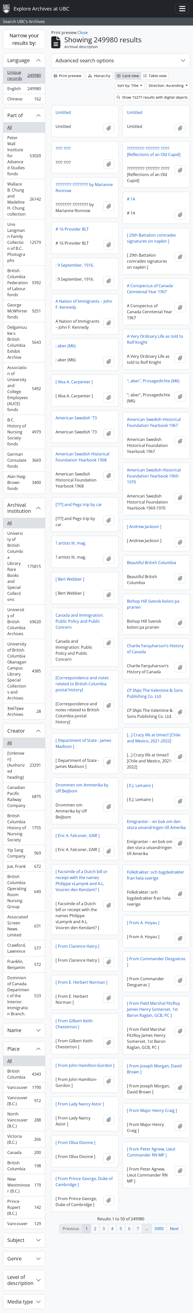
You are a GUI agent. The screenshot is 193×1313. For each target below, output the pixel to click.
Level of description (20, 1280)
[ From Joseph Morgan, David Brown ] (154, 1069)
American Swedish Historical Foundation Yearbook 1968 (82, 457)
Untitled (63, 112)
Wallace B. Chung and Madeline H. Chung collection (24, 199)
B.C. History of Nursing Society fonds (24, 432)
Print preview (69, 75)
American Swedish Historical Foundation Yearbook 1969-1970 (154, 476)
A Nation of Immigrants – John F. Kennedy (84, 304)
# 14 (131, 199)
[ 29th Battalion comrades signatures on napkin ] (151, 238)
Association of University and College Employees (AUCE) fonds (24, 388)
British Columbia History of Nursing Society (24, 828)
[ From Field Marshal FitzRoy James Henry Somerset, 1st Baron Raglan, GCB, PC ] (153, 1009)
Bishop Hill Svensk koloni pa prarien (153, 604)
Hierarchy (101, 75)
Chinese (24, 100)
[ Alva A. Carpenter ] (74, 382)
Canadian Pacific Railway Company (24, 796)
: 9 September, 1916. (75, 265)
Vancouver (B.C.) (24, 1100)
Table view (157, 75)
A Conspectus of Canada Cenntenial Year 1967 (150, 288)
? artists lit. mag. (71, 543)
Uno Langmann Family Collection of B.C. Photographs (24, 242)
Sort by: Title (128, 85)
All (9, 127)
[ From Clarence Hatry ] (77, 946)
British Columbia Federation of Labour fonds (24, 282)
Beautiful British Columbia (151, 562)
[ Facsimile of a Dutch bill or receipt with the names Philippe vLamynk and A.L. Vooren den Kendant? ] (82, 880)
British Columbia (24, 1074)
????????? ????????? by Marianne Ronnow (84, 187)
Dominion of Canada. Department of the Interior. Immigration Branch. (24, 996)
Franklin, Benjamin (24, 964)
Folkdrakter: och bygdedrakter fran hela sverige (155, 875)
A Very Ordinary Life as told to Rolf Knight (155, 339)
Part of (15, 115)
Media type (20, 1301)
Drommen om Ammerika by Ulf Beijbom (82, 788)
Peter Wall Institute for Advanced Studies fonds (24, 156)
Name (14, 1030)
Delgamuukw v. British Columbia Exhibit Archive (24, 342)
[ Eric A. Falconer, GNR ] (78, 835)
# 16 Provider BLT (72, 229)
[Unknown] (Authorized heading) (24, 765)
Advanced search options (85, 60)
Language (18, 60)
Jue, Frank (24, 868)
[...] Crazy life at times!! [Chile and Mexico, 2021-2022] (153, 738)
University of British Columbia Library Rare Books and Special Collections (24, 566)
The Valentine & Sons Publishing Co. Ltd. (155, 693)
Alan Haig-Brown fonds (24, 482)
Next (174, 1228)
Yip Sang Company (24, 853)
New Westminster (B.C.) (24, 1185)
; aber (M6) (66, 346)
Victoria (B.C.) (24, 1139)
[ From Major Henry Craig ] (152, 1110)
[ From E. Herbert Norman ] (81, 982)
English (24, 90)
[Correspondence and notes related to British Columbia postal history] (82, 684)
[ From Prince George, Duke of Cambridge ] (84, 1181)
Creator (16, 730)
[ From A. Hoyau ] (143, 922)
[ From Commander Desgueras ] (156, 961)
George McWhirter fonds (24, 311)
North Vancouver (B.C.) (24, 1120)
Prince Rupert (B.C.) (24, 1207)
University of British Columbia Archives (24, 621)
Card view (130, 75)
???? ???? (63, 148)
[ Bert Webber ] (70, 579)
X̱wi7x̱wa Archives (24, 711)
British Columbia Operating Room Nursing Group (24, 891)
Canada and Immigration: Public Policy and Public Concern (80, 621)
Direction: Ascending (167, 85)
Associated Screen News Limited (24, 926)
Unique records (24, 75)
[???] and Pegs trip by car (79, 504)
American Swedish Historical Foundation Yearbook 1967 (154, 422)
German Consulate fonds (24, 460)
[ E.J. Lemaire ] (140, 785)
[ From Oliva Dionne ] (75, 1142)
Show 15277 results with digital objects (154, 97)
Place (13, 1048)
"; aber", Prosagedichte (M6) (153, 381)
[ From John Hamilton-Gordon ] (85, 1065)
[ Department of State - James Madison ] (83, 743)
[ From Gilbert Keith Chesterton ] (74, 1024)
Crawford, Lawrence (24, 948)
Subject (15, 1240)
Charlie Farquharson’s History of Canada (155, 648)
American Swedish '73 (76, 418)
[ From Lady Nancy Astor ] (80, 1104)
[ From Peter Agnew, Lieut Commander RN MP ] (151, 1152)
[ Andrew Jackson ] (144, 526)
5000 (159, 1228)
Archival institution (19, 508)
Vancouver (24, 1089)
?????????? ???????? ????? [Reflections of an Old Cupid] (153, 151)
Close (82, 32)
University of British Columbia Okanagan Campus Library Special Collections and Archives (24, 671)
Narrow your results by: (24, 39)
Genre (14, 1258)
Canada (24, 1154)
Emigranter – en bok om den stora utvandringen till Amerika (156, 824)
